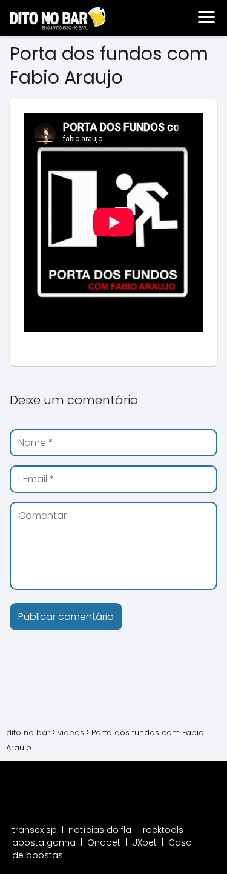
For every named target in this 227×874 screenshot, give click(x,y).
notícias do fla (99, 830)
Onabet (103, 842)
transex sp (34, 830)
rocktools (163, 830)
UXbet (144, 842)
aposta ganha (44, 842)
